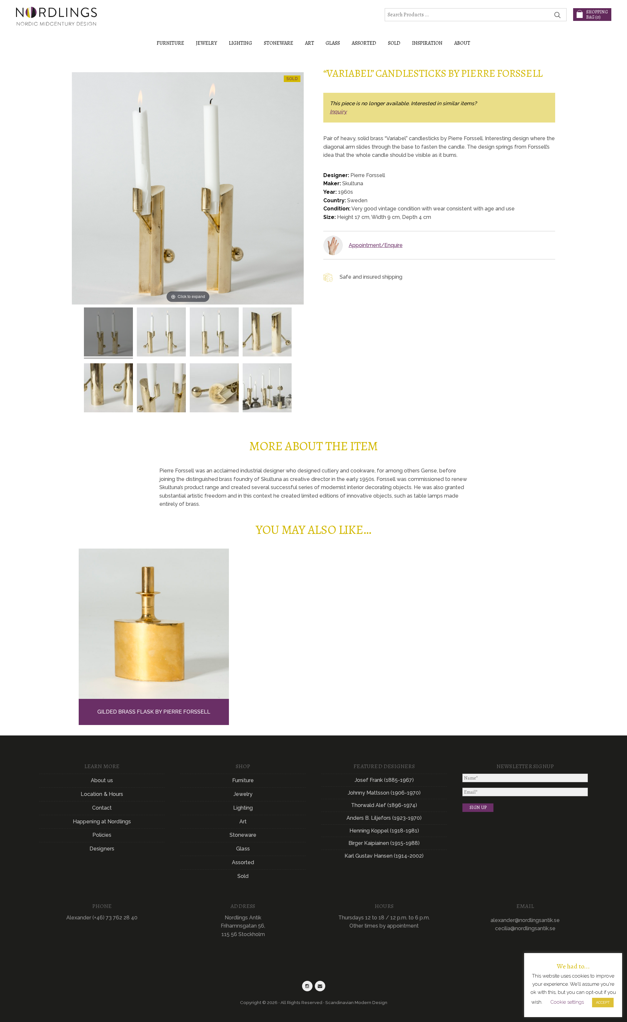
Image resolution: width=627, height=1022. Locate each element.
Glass (243, 849)
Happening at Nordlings (102, 821)
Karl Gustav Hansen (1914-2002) (384, 856)
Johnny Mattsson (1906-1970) (384, 793)
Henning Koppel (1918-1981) (384, 831)
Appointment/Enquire (376, 245)
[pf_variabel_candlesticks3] (214, 332)
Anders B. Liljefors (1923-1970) (384, 818)
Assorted (243, 862)
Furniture (243, 780)
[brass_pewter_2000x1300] (267, 388)
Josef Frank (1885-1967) (384, 780)
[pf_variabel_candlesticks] (108, 332)
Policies (102, 835)
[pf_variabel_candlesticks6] (108, 388)
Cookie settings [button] (567, 1002)
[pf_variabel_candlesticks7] (214, 388)
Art (243, 821)
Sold (394, 43)
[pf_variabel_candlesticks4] (267, 332)
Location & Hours (102, 794)
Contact (102, 808)
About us (102, 780)
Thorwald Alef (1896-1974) (384, 805)
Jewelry (243, 794)
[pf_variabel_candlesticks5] (161, 388)
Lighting (243, 808)
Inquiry (338, 111)
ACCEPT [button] (603, 1002)
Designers (101, 849)
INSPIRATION (427, 43)
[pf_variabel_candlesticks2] (161, 332)
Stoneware (243, 835)
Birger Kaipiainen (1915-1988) (384, 843)
